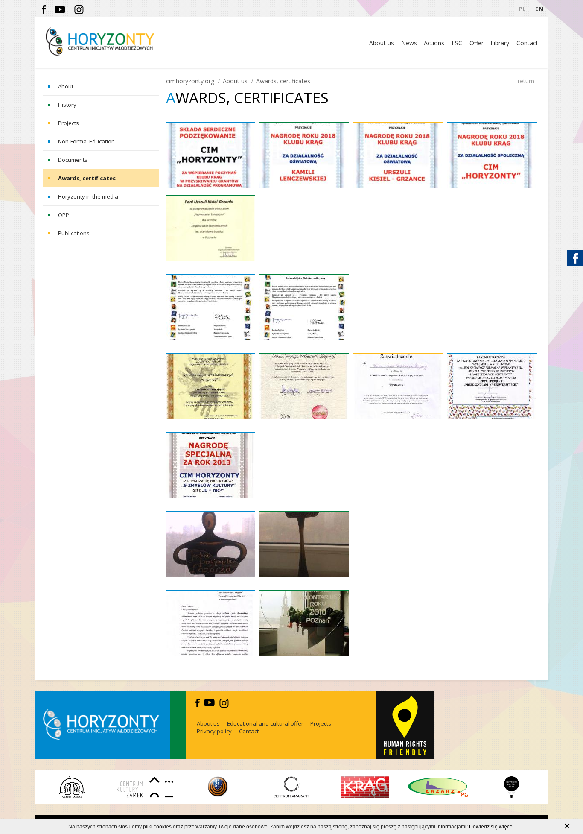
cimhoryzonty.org (190, 81)
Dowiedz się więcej (491, 827)
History (67, 104)
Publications (74, 233)
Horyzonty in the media (88, 196)
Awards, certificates (87, 178)
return (526, 81)
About (65, 86)
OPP (63, 215)
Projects (68, 123)
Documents (72, 160)
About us (235, 81)
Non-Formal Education (86, 141)
